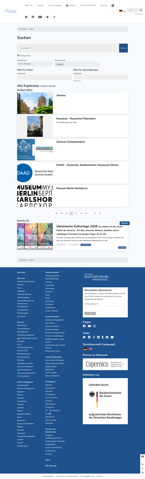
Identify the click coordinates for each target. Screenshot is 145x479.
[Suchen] (141, 10)
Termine (40, 5)
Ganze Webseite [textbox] (24, 64)
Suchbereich (24, 62)
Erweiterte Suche (139, 14)
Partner (103, 5)
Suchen (123, 48)
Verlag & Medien (55, 5)
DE (124, 11)
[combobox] (35, 64)
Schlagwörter (60, 60)
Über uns (29, 5)
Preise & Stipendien (88, 5)
